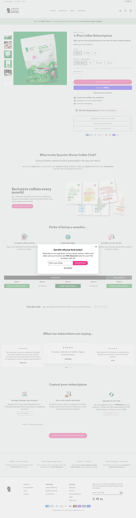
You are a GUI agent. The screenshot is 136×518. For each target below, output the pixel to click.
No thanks (68, 268)
